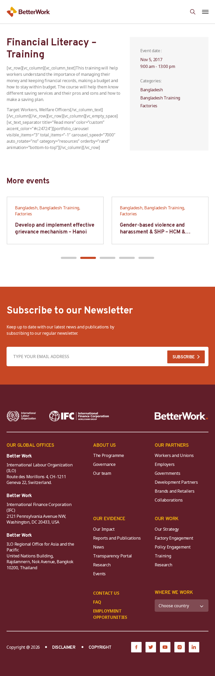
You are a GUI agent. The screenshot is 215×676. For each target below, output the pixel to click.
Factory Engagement (174, 538)
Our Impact (104, 529)
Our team (102, 473)
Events (99, 574)
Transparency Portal (112, 556)
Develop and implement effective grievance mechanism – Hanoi (54, 229)
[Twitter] (151, 647)
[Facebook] (136, 647)
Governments (167, 473)
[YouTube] (165, 647)
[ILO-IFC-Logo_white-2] (21, 416)
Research (101, 565)
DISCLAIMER (64, 647)
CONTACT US (106, 593)
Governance (104, 464)
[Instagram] (179, 647)
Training (163, 556)
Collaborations (169, 500)
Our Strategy (167, 529)
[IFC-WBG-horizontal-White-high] (79, 416)
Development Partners (176, 482)
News (98, 547)
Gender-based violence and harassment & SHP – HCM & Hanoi (152, 232)
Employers (165, 464)
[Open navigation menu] (205, 12)
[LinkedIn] (194, 647)
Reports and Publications (117, 538)
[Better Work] (181, 416)
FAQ (97, 602)
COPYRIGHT (100, 647)
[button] (69, 258)
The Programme (108, 455)
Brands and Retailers (175, 491)
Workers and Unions (174, 455)
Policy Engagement (173, 547)
